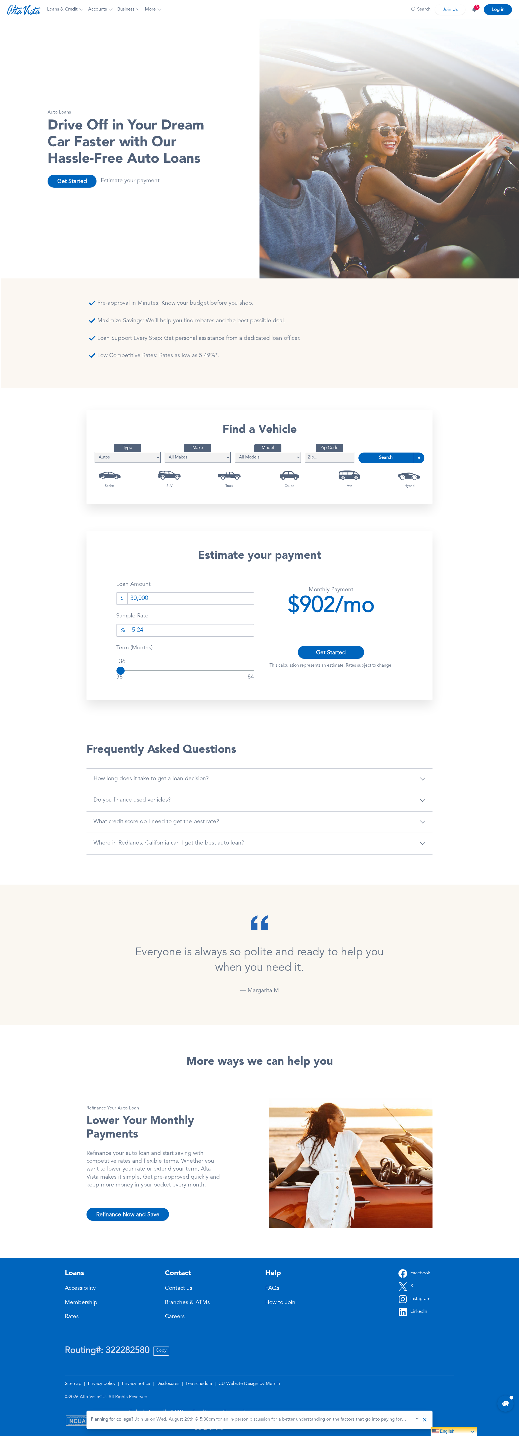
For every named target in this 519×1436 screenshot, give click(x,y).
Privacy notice (136, 1384)
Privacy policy (102, 1384)
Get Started (72, 181)
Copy (161, 1350)
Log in (497, 10)
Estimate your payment (130, 181)
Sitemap (74, 1384)
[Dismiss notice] (424, 1420)
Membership (81, 1303)
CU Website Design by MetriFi (249, 1384)
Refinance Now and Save (127, 1215)
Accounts (97, 9)
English (446, 1431)
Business (125, 9)
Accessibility (80, 1288)
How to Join (280, 1303)
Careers (175, 1317)
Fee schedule (199, 1384)
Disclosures (169, 1384)
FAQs (272, 1288)
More (150, 9)
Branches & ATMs (187, 1303)
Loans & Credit (62, 9)
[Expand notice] (417, 1420)
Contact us (178, 1288)
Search (385, 458)
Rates (72, 1317)
